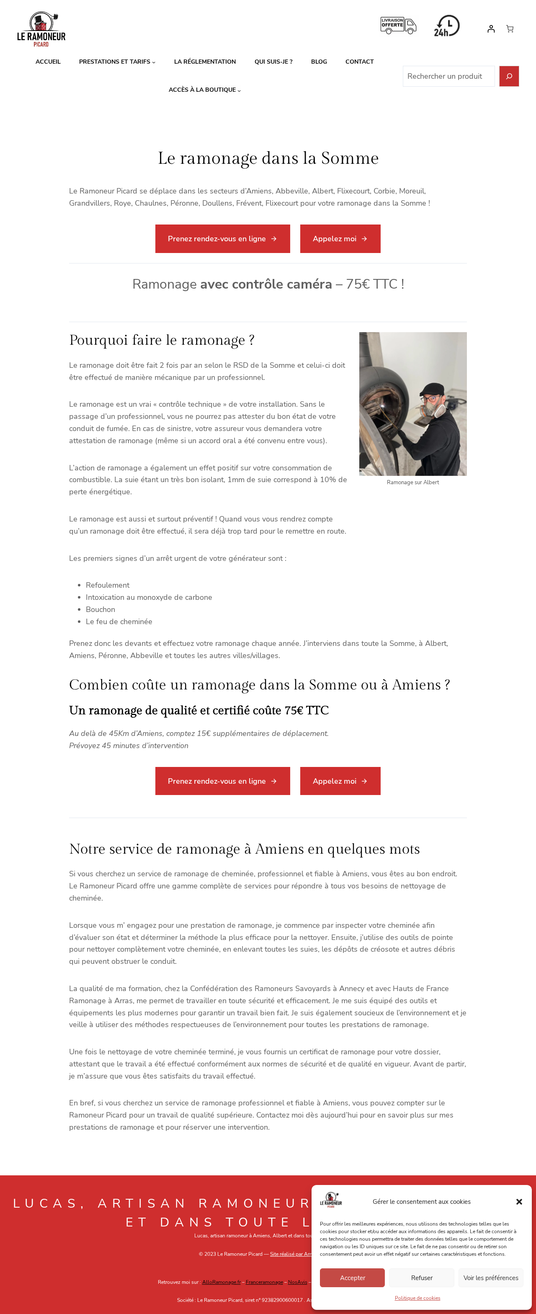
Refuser (422, 1278)
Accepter (352, 1278)
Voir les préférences (491, 1278)
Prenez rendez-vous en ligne (217, 239)
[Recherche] (509, 76)
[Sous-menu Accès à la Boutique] (239, 90)
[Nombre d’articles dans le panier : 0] (509, 28)
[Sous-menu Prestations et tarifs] (153, 62)
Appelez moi (334, 239)
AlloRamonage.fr (221, 1282)
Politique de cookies (418, 1298)
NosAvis (297, 1282)
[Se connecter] (491, 28)
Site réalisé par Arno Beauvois (303, 1254)
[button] (519, 1202)
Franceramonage (264, 1282)
